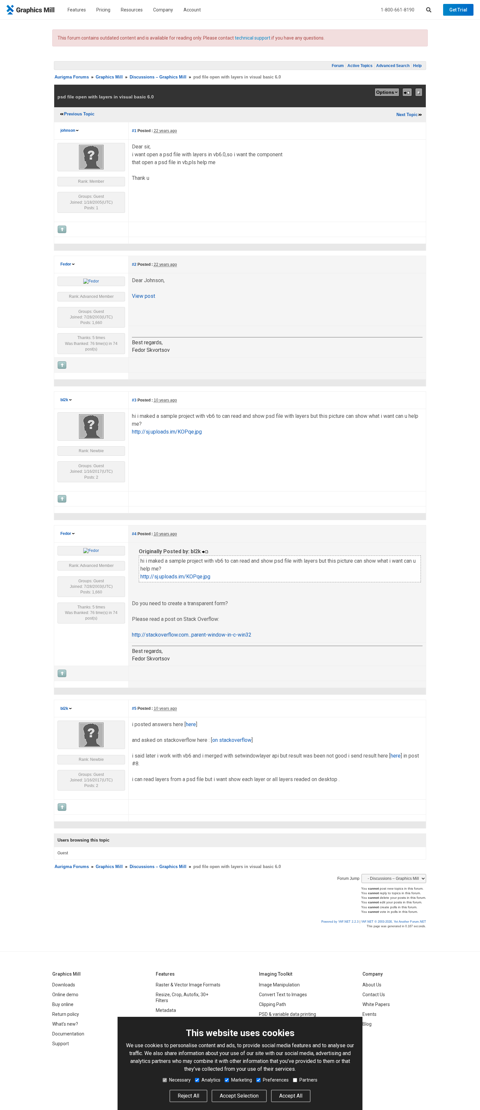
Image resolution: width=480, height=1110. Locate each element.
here (191, 724)
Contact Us (373, 994)
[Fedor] (91, 281)
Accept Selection (239, 1096)
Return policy (65, 1014)
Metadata (166, 1010)
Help (417, 65)
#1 (134, 130)
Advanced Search (392, 65)
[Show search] (429, 10)
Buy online (62, 1004)
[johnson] (91, 157)
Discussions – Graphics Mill (158, 77)
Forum (338, 65)
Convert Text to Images (283, 994)
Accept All (290, 1096)
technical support (252, 38)
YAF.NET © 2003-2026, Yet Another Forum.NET (393, 921)
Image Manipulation (279, 984)
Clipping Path (272, 1004)
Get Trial (458, 9)
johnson (67, 130)
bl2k (64, 400)
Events (369, 1014)
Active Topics (360, 65)
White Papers (376, 1004)
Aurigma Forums (72, 77)
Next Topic (407, 114)
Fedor (65, 264)
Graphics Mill (109, 77)
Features (77, 9)
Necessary (180, 1080)
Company (163, 9)
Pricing (103, 9)
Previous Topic (79, 113)
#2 (134, 264)
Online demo (65, 994)
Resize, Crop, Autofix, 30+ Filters (182, 997)
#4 (134, 534)
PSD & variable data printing (287, 1014)
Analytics (210, 1080)
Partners (308, 1080)
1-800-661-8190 (397, 9)
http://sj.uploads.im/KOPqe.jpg (167, 432)
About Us (371, 984)
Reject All (188, 1096)
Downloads (63, 984)
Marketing (241, 1080)
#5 (134, 708)
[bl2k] (91, 426)
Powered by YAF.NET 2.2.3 (340, 921)
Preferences (276, 1080)
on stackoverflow (231, 740)
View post (143, 296)
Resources (132, 9)
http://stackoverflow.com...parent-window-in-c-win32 (191, 635)
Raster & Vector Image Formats (188, 984)
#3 (134, 400)
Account (192, 9)
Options (385, 92)
